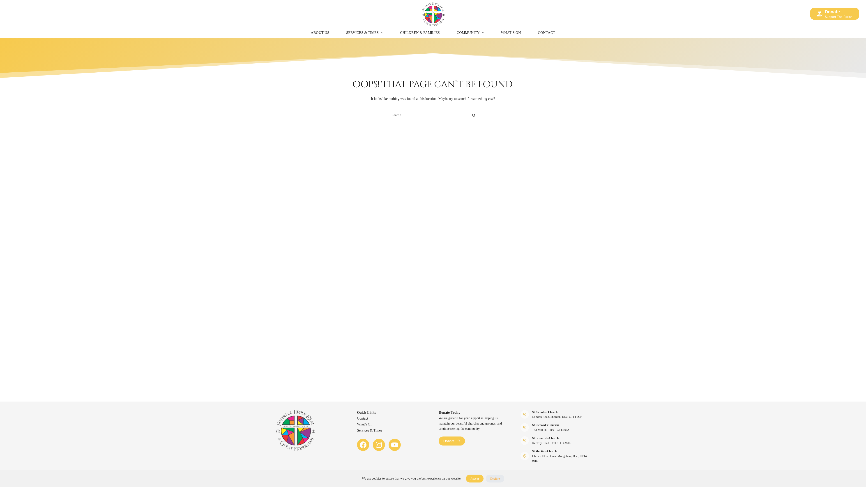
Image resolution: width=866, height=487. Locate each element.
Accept (474, 478)
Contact (546, 32)
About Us (320, 32)
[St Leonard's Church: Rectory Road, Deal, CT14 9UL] (525, 440)
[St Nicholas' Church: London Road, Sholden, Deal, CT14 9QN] (525, 414)
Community (468, 32)
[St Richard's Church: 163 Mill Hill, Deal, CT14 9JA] (525, 427)
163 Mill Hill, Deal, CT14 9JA (550, 430)
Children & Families (420, 32)
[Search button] (473, 115)
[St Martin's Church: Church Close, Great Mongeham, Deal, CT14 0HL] (525, 456)
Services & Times (362, 32)
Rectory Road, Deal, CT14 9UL (551, 443)
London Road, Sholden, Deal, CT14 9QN (557, 416)
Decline (495, 478)
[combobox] (428, 115)
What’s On (511, 32)
